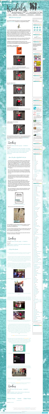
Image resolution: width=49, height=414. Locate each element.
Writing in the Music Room (37, 320)
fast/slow (35, 212)
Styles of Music (35, 293)
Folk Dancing (22, 149)
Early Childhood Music (36, 207)
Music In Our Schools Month (37, 259)
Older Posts (27, 398)
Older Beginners (36, 268)
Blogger (26, 411)
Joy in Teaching (35, 230)
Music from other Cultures (21, 392)
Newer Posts (11, 398)
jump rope (35, 231)
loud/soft (35, 240)
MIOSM (34, 249)
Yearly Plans (35, 321)
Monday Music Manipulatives (37, 251)
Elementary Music (15, 149)
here (20, 163)
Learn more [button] (23, 412)
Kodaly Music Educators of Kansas (17, 151)
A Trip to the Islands (13, 249)
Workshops (9, 153)
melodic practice (36, 246)
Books (11, 244)
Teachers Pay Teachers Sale (37, 301)
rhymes (34, 277)
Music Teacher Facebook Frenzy (37, 262)
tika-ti (34, 304)
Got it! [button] (45, 412)
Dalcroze (35, 205)
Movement (12, 392)
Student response (36, 292)
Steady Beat (35, 290)
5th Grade (9, 149)
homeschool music (36, 225)
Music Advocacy (35, 255)
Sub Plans (35, 294)
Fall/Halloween (35, 211)
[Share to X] (8, 147)
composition (35, 203)
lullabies (35, 242)
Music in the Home (36, 260)
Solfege (34, 287)
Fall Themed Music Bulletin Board (39, 127)
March (35, 174)
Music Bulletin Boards (36, 256)
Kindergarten (10, 245)
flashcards (35, 214)
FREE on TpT (20, 225)
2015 (34, 160)
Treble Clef (35, 310)
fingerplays (35, 213)
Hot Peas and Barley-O (36, 226)
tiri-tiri (34, 307)
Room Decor (35, 280)
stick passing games (14, 152)
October (35, 162)
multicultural (35, 254)
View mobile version (19, 400)
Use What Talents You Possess (37, 312)
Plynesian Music (13, 393)
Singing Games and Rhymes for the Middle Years (18, 84)
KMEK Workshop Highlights (15, 17)
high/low (35, 224)
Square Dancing (35, 289)
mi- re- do (35, 248)
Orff (34, 269)
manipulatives (35, 243)
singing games (35, 282)
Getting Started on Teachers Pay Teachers (39, 114)
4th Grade (28, 148)
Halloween (35, 223)
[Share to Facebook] (9, 147)
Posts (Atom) (12, 402)
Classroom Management (37, 202)
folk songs (28, 149)
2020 (34, 155)
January (35, 176)
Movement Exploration (36, 253)
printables (35, 275)
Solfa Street (35, 286)
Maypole (35, 244)
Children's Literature (17, 244)
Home (19, 398)
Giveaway (35, 220)
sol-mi (34, 285)
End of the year (35, 209)
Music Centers (35, 257)
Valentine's (35, 313)
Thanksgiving (35, 302)
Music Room (35, 261)
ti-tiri (34, 303)
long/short (35, 239)
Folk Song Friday (36, 216)
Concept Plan (35, 204)
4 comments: (25, 241)
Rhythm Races (35, 279)
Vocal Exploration (36, 314)
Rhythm (34, 278)
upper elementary (23, 152)
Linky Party (35, 238)
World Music (19, 393)
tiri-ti (34, 306)
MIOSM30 (35, 250)
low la (34, 241)
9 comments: (25, 145)
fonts (34, 218)
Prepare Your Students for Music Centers (39, 134)
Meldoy (34, 245)
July (34, 165)
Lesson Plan (15, 245)
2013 (34, 179)
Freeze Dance (35, 219)
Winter (34, 315)
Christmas (35, 201)
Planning (35, 271)
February (35, 175)
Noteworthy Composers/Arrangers (36, 266)
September (35, 163)
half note (35, 222)
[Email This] (7, 147)
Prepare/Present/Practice (37, 273)
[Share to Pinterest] (10, 147)
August (35, 164)
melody (34, 247)
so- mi (34, 284)
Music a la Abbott (12, 21)
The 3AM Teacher (27, 407)
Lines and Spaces (36, 237)
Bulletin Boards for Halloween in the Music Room (39, 121)
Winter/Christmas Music (36, 316)
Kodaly (8, 151)
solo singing (35, 288)
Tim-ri (34, 305)
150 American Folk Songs (15, 148)
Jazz (34, 227)
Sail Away (35, 281)
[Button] (37, 36)
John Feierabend (36, 229)
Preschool (35, 274)
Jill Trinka (35, 228)
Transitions (35, 309)
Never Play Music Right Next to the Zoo (17, 157)
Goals (34, 221)
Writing (34, 319)
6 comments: (25, 389)
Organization (35, 270)
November (35, 161)
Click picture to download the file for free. (19, 204)
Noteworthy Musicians (36, 267)
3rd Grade (23, 148)
